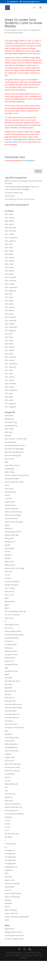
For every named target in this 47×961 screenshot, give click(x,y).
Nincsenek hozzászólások (14, 33)
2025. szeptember (11, 238)
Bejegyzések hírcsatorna (13, 932)
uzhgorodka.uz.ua (11, 867)
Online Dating (9, 741)
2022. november (10, 320)
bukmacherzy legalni (12, 479)
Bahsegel (8, 435)
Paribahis (8, 754)
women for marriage (12, 883)
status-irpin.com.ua (11, 810)
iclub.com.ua (9, 618)
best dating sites (10, 442)
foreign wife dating (11, 585)
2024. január (9, 274)
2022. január (9, 354)
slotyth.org (8, 797)
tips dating (8, 837)
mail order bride (10, 701)
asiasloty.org (9, 419)
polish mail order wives (13, 764)
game (7, 598)
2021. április (9, 374)
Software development (13, 804)
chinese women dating (13, 515)
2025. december (10, 227)
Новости (8, 890)
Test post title (10, 196)
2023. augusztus (10, 291)
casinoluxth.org (10, 492)
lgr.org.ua (8, 694)
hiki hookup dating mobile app (15, 611)
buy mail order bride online (14, 482)
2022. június (9, 337)
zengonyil (13, 30)
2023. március (10, 307)
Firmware (8, 578)
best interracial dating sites (14, 452)
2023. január (9, 314)
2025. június (9, 247)
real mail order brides (12, 767)
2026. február (9, 221)
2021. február (9, 380)
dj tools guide (9, 548)
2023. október (10, 284)
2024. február (9, 271)
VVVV (6, 873)
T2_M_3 (7, 824)
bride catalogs (10, 472)
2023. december (10, 277)
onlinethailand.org (11, 747)
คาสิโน (7, 920)
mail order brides (11, 711)
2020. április (9, 397)
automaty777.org (11, 422)
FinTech (7, 575)
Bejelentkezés (10, 929)
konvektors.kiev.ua (11, 664)
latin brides (8, 678)
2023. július (9, 294)
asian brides (9, 416)
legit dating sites (10, 691)
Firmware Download (12, 581)
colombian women (11, 518)
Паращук (8, 900)
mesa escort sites (11, 724)
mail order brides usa (12, 714)
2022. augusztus (10, 330)
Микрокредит (10, 887)
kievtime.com (9, 661)
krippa (7, 674)
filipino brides (9, 562)
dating (7, 525)
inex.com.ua (9, 628)
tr (5, 840)
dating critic (9, 528)
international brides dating (14, 635)
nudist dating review (12, 737)
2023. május (9, 301)
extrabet (8, 558)
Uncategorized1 (10, 853)
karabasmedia (10, 658)
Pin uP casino (9, 761)
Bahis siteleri (9, 429)
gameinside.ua (10, 601)
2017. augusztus (10, 407)
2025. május (9, 251)
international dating (11, 638)
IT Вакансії (9, 641)
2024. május (9, 264)
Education (8, 555)
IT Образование (11, 644)
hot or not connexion (12, 615)
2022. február (9, 350)
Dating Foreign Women (13, 532)
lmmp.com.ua (9, 698)
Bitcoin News (9, 459)
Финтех (7, 907)
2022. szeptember (11, 327)
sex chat (8, 781)
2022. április (9, 344)
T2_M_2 (7, 820)
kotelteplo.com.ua (11, 671)
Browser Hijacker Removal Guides (17, 475)
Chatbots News (10, 505)
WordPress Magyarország (14, 939)
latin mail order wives (12, 681)
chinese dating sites (12, 508)
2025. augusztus (10, 241)
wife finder (8, 877)
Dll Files (7, 552)
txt (6, 847)
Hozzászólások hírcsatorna (14, 935)
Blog (6, 462)
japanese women (11, 651)
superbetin (8, 817)
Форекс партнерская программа (17, 917)
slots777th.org (10, 794)
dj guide (7, 545)
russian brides (9, 774)
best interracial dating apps (14, 449)
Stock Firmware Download (14, 814)
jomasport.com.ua (11, 654)
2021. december (10, 357)
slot (6, 787)
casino (7, 485)
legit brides (8, 688)
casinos (7, 495)
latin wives (8, 684)
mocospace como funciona (14, 727)
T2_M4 (7, 827)
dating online (9, 538)
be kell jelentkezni (28, 160)
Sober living (9, 800)
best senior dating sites (13, 455)
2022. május (9, 340)
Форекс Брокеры (11, 910)
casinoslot (8, 498)
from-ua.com (9, 595)
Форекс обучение (11, 913)
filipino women (10, 565)
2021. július (9, 370)
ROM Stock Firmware (12, 771)
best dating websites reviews (15, 445)
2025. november (10, 231)
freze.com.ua (9, 591)
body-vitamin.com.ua (12, 465)
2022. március (10, 347)
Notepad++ (9, 734)
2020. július (9, 393)
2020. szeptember (11, 390)
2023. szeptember (11, 287)
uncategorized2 (10, 857)
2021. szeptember (11, 364)
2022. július (9, 334)
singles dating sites (11, 784)
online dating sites (11, 744)
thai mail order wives (12, 834)
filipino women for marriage (14, 568)
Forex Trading (10, 588)
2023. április (9, 304)
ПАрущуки (8, 903)
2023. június (9, 297)
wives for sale (9, 880)
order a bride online (11, 751)
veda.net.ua (9, 870)
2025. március (10, 257)
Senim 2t (8, 777)
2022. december (10, 317)
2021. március (10, 377)
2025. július (9, 244)
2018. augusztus (10, 403)
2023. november (10, 281)
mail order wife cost (12, 718)
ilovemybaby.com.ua (12, 625)
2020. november (10, 384)
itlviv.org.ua (9, 648)
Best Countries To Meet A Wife (16, 439)
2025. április (9, 254)
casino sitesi (9, 489)
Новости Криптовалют (13, 893)
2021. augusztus (10, 367)
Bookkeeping (9, 469)
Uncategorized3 (10, 860)
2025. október (10, 234)
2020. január (9, 400)
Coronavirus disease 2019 (14, 193)
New (6, 731)
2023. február (9, 310)
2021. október (10, 360)
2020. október (10, 387)
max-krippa (9, 721)
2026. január (9, 224)
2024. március (10, 267)
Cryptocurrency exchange (14, 522)
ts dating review (10, 844)
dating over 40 (10, 542)
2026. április (9, 214)
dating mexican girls (12, 535)
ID (5, 621)
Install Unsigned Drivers (13, 631)
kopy (6, 668)
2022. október (10, 324)
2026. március (10, 218)
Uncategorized (34, 30)
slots (6, 790)
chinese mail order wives (13, 512)
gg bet (7, 605)
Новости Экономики (12, 897)
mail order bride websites (14, 708)
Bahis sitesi (9, 432)
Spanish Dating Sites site (13, 807)
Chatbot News (10, 502)
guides (7, 608)
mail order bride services (13, 704)
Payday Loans (10, 757)
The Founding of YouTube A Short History (19, 199)
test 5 (7, 830)
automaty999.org (11, 426)
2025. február (9, 261)
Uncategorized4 (10, 864)
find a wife (8, 572)
